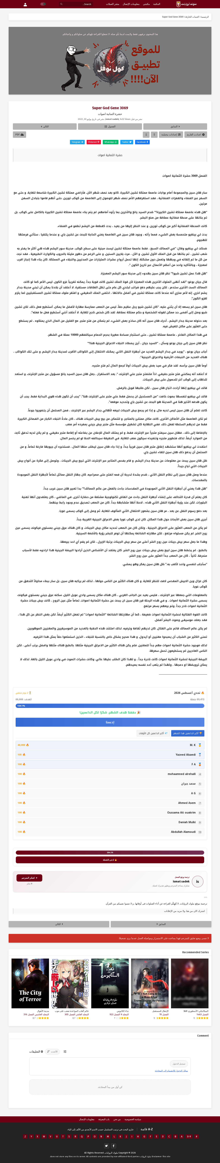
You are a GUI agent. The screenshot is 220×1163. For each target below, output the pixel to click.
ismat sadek (181, 881)
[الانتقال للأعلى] (154, 135)
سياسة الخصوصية (133, 1119)
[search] (61, 4)
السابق (174, 126)
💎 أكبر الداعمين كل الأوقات (153, 733)
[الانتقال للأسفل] (146, 135)
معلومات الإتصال (86, 1119)
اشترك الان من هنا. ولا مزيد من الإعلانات (184, 911)
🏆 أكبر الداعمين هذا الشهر (187, 733)
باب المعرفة (103, 1119)
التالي (46, 126)
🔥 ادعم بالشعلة (110, 860)
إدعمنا (110, 722)
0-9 (189, 1136)
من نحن (117, 1119)
